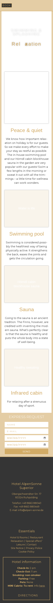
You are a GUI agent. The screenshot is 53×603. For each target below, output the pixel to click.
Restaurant (36, 537)
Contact (32, 544)
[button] (49, 5)
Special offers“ (34, 541)
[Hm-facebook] (26, 522)
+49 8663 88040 (31, 503)
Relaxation (17, 541)
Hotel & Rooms (19, 537)
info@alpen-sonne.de (30, 510)
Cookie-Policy (26, 551)
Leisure (20, 544)
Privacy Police (34, 548)
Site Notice (17, 548)
